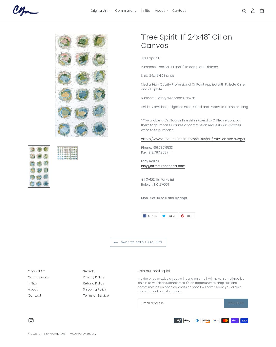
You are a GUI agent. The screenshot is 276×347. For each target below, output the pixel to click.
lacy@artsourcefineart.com (163, 166)
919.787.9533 (163, 147)
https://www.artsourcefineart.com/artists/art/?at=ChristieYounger (193, 139)
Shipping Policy (95, 289)
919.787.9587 (159, 152)
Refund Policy (93, 283)
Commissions (125, 10)
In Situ (145, 10)
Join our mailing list (154, 271)
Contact (179, 10)
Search (88, 271)
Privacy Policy (93, 277)
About (160, 10)
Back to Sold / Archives (141, 242)
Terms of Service (96, 295)
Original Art (99, 10)
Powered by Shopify (83, 334)
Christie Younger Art (52, 334)
